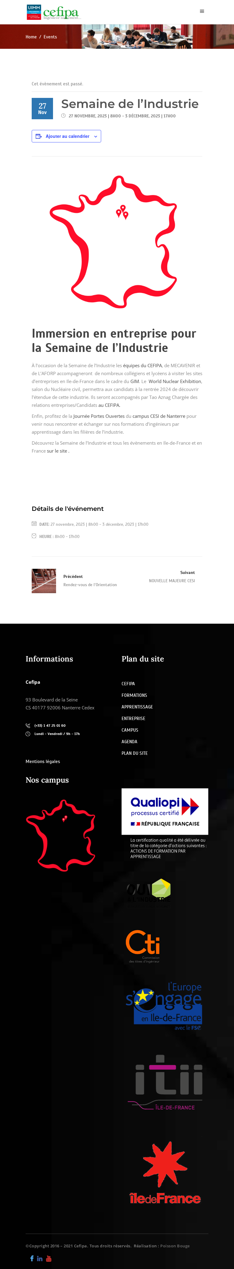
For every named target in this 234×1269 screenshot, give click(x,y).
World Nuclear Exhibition (175, 381)
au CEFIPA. (109, 405)
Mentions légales (43, 761)
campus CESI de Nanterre (159, 416)
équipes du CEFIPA (142, 365)
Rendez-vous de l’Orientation (90, 584)
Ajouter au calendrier (67, 136)
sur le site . (58, 451)
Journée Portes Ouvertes (99, 416)
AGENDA (129, 741)
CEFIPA (128, 683)
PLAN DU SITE (135, 753)
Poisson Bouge (175, 1246)
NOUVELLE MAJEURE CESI (172, 580)
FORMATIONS (134, 695)
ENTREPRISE (133, 718)
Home (31, 37)
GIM (134, 381)
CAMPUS (130, 730)
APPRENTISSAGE (137, 707)
